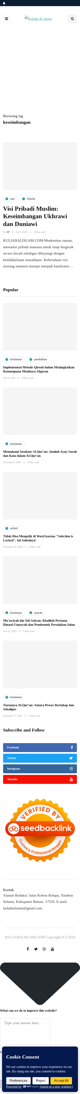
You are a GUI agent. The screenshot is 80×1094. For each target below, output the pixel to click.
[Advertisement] (40, 71)
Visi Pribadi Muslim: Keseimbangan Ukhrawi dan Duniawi (35, 216)
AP (8, 232)
